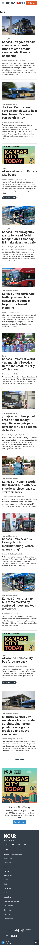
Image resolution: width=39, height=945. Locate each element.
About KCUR (8, 858)
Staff (5, 884)
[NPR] (7, 930)
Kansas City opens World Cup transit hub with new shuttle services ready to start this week (19, 487)
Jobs (5, 893)
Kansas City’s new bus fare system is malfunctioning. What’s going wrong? (18, 544)
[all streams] (36, 942)
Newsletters (8, 875)
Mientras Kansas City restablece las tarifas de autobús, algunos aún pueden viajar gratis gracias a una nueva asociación (18, 725)
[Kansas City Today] (19, 785)
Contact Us (7, 888)
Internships (7, 897)
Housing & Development (10, 39)
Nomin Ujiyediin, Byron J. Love (10, 179)
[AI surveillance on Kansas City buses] (18, 155)
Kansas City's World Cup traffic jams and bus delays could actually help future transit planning (18, 300)
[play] (3, 942)
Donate (32, 3)
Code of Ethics (8, 905)
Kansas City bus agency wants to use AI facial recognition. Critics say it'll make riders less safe (19, 237)
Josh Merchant (6, 312)
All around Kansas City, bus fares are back (17, 659)
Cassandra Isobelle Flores (9, 496)
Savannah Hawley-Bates (8, 60)
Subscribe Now (19, 822)
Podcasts (7, 871)
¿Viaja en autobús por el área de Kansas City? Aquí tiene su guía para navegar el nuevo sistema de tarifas (19, 423)
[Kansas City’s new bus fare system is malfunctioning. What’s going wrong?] (18, 522)
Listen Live (7, 862)
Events (6, 880)
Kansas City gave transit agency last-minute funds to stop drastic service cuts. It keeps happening (18, 49)
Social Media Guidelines (11, 901)
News (4, 168)
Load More (19, 760)
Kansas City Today (19, 807)
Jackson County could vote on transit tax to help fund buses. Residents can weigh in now (19, 112)
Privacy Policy (8, 918)
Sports (4, 356)
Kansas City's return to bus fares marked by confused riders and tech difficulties (19, 604)
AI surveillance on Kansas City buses (19, 172)
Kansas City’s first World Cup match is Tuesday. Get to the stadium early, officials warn (18, 364)
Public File (7, 914)
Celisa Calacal (6, 374)
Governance (8, 910)
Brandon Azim (6, 613)
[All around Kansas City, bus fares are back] (18, 642)
